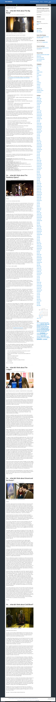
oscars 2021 (43, 331)
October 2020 (39, 177)
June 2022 (38, 154)
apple (37, 322)
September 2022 (39, 149)
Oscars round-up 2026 (40, 57)
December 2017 (39, 200)
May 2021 (38, 171)
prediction (38, 333)
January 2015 (39, 228)
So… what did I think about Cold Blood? (19, 604)
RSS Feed (49, 2)
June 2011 (38, 277)
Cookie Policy (37, 700)
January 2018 (39, 198)
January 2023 (39, 143)
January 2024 (39, 124)
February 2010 (39, 300)
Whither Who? (39, 56)
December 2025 (39, 101)
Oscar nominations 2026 (40, 59)
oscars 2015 (43, 329)
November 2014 (39, 231)
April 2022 (38, 157)
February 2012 (39, 266)
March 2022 (38, 158)
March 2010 (38, 299)
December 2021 (39, 163)
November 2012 (39, 259)
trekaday (39, 339)
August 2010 (39, 291)
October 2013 (39, 249)
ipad (41, 326)
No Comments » (22, 179)
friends (46, 325)
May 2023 (38, 137)
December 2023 (39, 126)
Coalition (38, 70)
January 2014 (39, 245)
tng (47, 337)
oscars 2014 (39, 329)
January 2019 (39, 191)
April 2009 (38, 303)
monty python (39, 328)
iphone (43, 326)
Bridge (38, 68)
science (47, 333)
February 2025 (39, 110)
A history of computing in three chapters (43, 54)
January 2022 (39, 161)
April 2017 (38, 206)
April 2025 (38, 109)
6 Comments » (22, 14)
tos (49, 337)
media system (43, 327)
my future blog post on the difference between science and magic (19, 77)
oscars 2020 (38, 331)
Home (41, 1)
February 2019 (39, 189)
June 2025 (38, 106)
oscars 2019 (47, 330)
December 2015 (39, 215)
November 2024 (39, 115)
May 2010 (38, 296)
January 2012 (39, 268)
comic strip (38, 324)
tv (42, 339)
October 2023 (39, 129)
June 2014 (38, 237)
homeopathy (39, 326)
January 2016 (39, 214)
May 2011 (38, 279)
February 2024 (39, 123)
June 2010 (38, 294)
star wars (47, 336)
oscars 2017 (38, 330)
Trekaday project (45, 42)
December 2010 (39, 285)
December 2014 (39, 229)
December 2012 (39, 257)
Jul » (40, 318)
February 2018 (39, 197)
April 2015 (38, 223)
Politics (38, 78)
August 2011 (39, 274)
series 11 (45, 334)
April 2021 (38, 172)
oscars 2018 (42, 330)
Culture (18, 14)
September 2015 (39, 220)
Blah (37, 67)
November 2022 (39, 146)
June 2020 (38, 178)
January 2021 (39, 175)
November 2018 (39, 194)
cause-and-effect (43, 322)
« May (38, 318)
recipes (38, 79)
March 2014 (38, 242)
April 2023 (38, 138)
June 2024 (38, 120)
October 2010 (39, 288)
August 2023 (39, 132)
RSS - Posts (39, 30)
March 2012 (38, 265)
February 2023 (39, 141)
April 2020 (38, 180)
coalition (47, 322)
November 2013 (39, 248)
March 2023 (38, 140)
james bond (47, 326)
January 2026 (39, 100)
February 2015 (39, 226)
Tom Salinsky (8, 1)
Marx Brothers (39, 327)
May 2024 (38, 121)
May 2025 (38, 107)
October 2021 (39, 166)
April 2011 (38, 280)
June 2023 (38, 135)
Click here (38, 23)
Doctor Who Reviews (34, 1)
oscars (46, 328)
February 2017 (39, 208)
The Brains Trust (39, 88)
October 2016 (39, 209)
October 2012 (39, 260)
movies (43, 328)
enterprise (39, 325)
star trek (43, 336)
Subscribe (38, 16)
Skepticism (38, 84)
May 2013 (38, 251)
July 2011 (38, 276)
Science (38, 81)
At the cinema (39, 65)
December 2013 (39, 246)
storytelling (38, 85)
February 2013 (39, 254)
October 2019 (39, 188)
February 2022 (39, 160)
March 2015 (38, 225)
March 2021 (38, 174)
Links (37, 76)
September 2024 (39, 118)
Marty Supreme (39, 60)
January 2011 (39, 283)
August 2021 (39, 169)
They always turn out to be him (18, 327)
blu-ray (40, 322)
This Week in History (40, 90)
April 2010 (38, 297)
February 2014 (39, 243)
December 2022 (39, 144)
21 (39, 315)
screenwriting (39, 82)
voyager (45, 339)
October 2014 (39, 232)
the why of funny (43, 337)
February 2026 (39, 98)
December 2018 (39, 192)
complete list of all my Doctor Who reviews (43, 37)
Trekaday (46, 1)
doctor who (43, 324)
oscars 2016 (47, 329)
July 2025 (38, 104)
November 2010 (39, 286)
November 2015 (39, 217)
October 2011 (39, 271)
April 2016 (38, 211)
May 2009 (38, 302)
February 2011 (39, 282)
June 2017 (38, 203)
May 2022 (38, 155)
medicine (47, 327)
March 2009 (38, 305)
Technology (38, 87)
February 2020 (39, 183)
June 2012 (38, 263)
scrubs (43, 334)
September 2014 (39, 234)
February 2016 (39, 212)
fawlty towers (43, 325)
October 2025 (39, 103)
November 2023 (39, 127)
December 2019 (39, 186)
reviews (42, 333)
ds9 (48, 324)
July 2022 (38, 152)
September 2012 (39, 262)
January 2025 (39, 112)
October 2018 (39, 195)
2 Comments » (21, 482)
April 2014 (38, 240)
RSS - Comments (39, 31)
